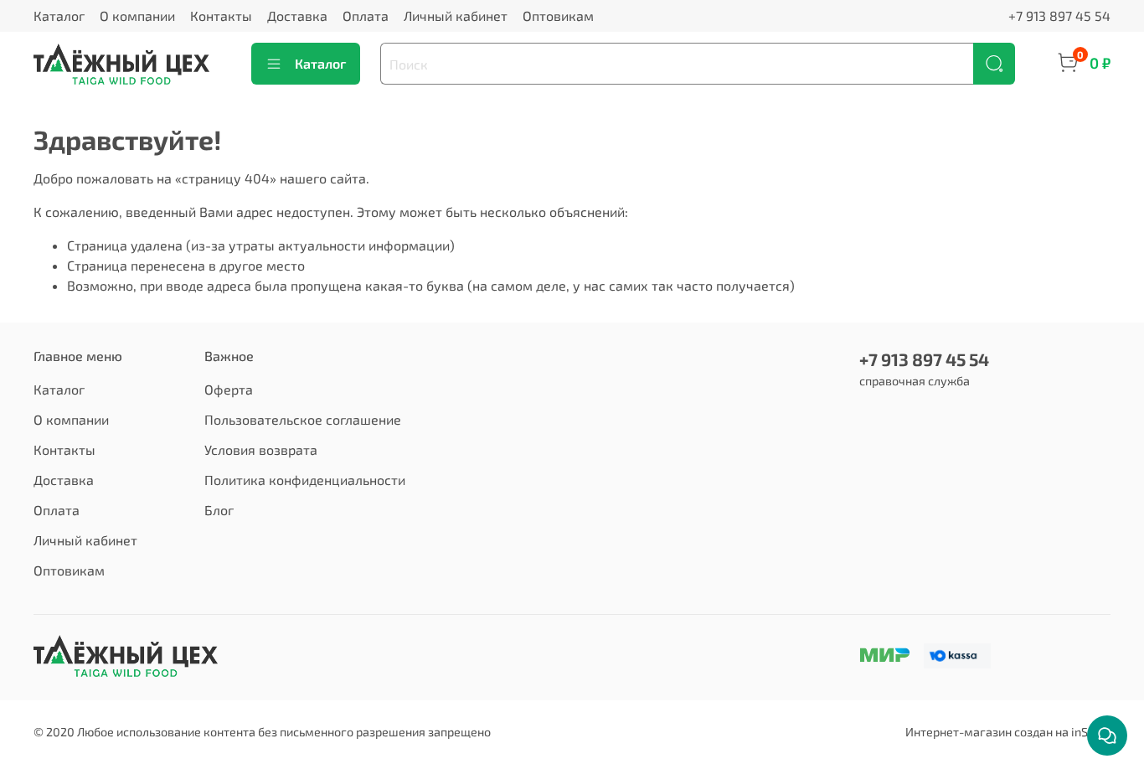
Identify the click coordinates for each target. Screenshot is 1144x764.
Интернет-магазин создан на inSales (1008, 732)
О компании (137, 15)
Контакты (221, 15)
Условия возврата (260, 449)
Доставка (297, 15)
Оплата (366, 15)
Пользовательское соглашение (302, 419)
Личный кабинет (456, 15)
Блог (219, 510)
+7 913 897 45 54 (1059, 15)
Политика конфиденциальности (304, 480)
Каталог (59, 15)
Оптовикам (558, 15)
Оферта (228, 389)
